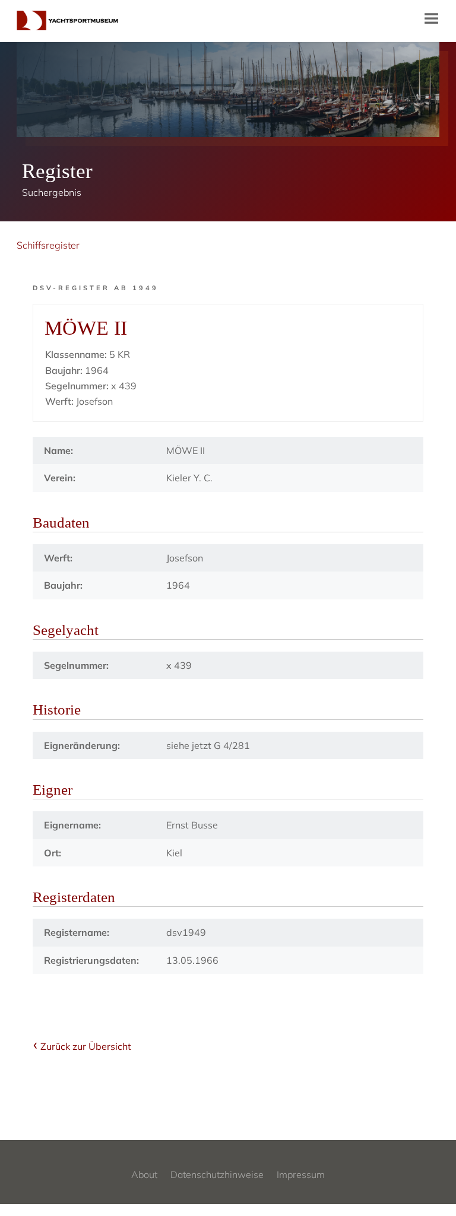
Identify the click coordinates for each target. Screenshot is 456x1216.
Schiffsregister (48, 245)
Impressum (301, 1174)
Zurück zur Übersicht (85, 1046)
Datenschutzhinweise (217, 1174)
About (144, 1174)
